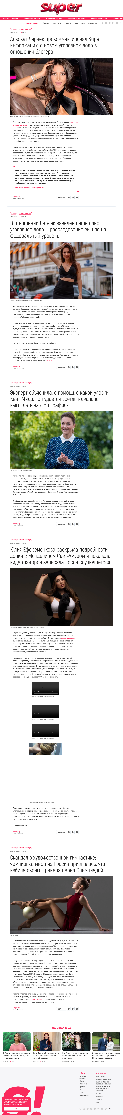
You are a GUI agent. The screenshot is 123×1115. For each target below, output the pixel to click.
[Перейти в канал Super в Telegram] (109, 23)
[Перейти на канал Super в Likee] (105, 1108)
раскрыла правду (68, 638)
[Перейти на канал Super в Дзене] (117, 23)
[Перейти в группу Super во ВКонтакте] (106, 23)
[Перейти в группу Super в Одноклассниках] (113, 23)
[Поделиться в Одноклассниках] (77, 197)
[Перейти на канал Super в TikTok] (102, 1108)
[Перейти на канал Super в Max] (102, 23)
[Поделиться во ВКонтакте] (69, 197)
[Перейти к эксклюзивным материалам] (61, 18)
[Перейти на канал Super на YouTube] (98, 1108)
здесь (49, 360)
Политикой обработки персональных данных (15, 1102)
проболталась (36, 999)
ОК (16, 1109)
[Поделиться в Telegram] (73, 197)
